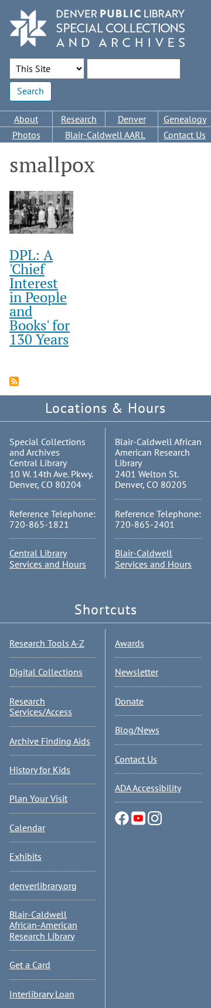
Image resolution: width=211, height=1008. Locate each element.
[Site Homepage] (97, 29)
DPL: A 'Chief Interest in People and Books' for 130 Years (39, 296)
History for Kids (39, 769)
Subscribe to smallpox (14, 381)
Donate (129, 701)
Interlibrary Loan (41, 994)
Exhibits (25, 856)
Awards (129, 643)
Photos (26, 135)
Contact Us (185, 135)
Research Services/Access (40, 706)
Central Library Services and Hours (47, 558)
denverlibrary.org (43, 885)
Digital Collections (46, 672)
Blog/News (137, 730)
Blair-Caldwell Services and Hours (153, 558)
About (26, 119)
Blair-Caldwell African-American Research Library (43, 925)
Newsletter (136, 672)
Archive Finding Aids (49, 741)
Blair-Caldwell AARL (105, 135)
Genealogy (185, 119)
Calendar (27, 827)
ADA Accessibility (148, 788)
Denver (132, 119)
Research (79, 119)
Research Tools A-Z (46, 643)
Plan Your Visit (38, 798)
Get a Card (29, 965)
